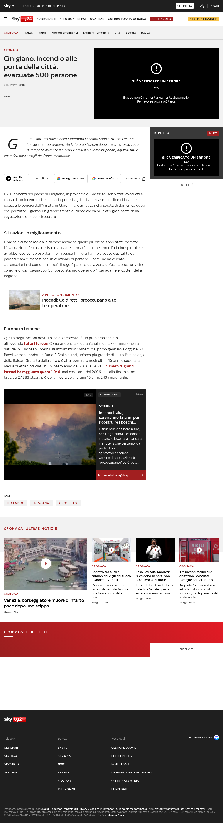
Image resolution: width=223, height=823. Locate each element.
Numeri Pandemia (96, 32)
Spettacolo (161, 18)
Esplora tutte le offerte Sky (44, 5)
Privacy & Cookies (89, 808)
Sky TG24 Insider (203, 18)
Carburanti (46, 18)
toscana (41, 503)
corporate (120, 789)
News (29, 32)
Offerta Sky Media (125, 780)
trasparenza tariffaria (167, 808)
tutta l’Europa (36, 343)
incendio (15, 503)
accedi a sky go (200, 737)
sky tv (62, 747)
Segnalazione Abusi (113, 814)
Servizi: (62, 738)
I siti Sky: (9, 738)
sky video (11, 764)
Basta (145, 32)
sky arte (10, 772)
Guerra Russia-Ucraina (127, 18)
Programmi (66, 789)
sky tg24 (10, 756)
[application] (16, 178)
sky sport (12, 747)
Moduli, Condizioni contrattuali (59, 808)
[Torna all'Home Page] (22, 19)
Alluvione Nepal (73, 18)
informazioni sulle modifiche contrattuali (124, 808)
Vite (118, 32)
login (214, 5)
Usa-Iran (97, 18)
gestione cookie (124, 747)
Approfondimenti (65, 32)
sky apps (64, 756)
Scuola (131, 32)
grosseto (68, 503)
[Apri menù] (5, 19)
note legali (120, 764)
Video (42, 32)
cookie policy (122, 756)
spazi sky (64, 780)
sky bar (63, 772)
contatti (200, 808)
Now (61, 764)
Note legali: (119, 738)
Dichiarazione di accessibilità (133, 772)
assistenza (187, 808)
